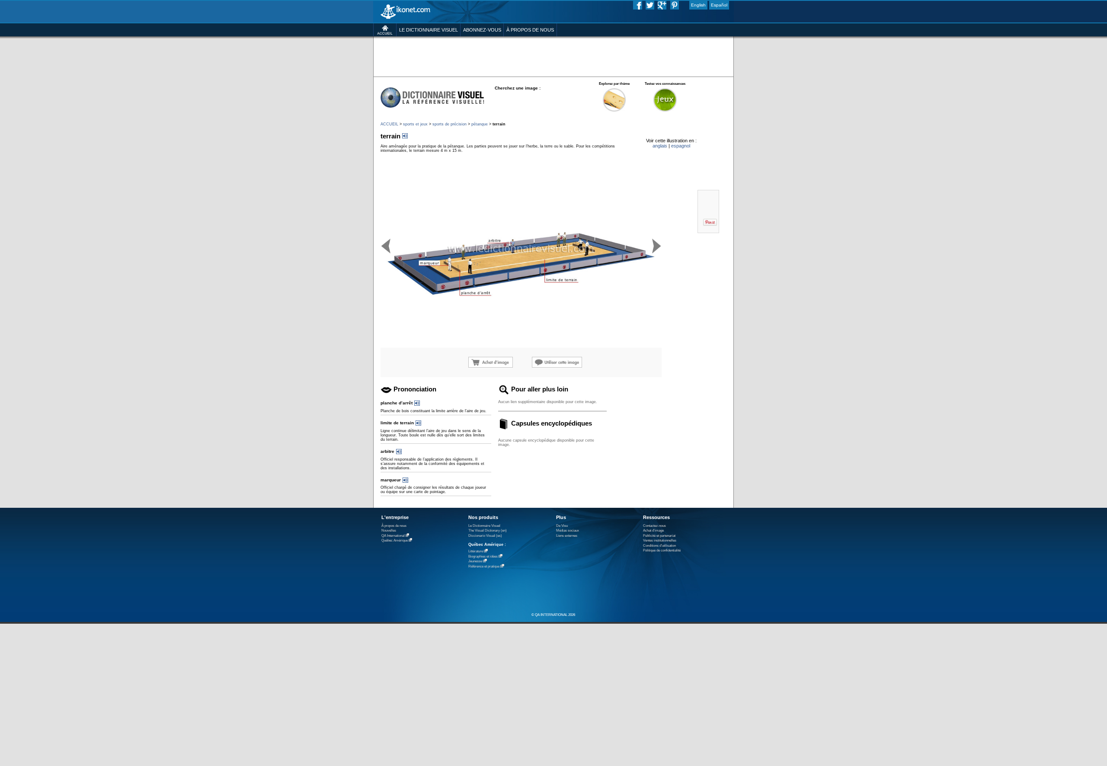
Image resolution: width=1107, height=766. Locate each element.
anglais (660, 145)
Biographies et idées (483, 556)
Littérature (475, 551)
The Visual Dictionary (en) (487, 530)
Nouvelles (388, 530)
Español (719, 5)
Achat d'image (653, 530)
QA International (393, 536)
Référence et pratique (483, 566)
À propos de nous (393, 526)
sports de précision (449, 124)
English (698, 5)
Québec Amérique (394, 540)
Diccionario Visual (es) (485, 536)
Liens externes (566, 536)
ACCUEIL (389, 124)
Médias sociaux (567, 530)
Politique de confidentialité (662, 550)
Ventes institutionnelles (659, 540)
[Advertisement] (553, 56)
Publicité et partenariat (659, 536)
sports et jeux (415, 124)
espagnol (680, 145)
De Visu (562, 526)
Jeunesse (475, 561)
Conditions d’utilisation (659, 546)
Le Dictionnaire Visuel (484, 526)
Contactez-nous (654, 526)
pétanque (479, 124)
